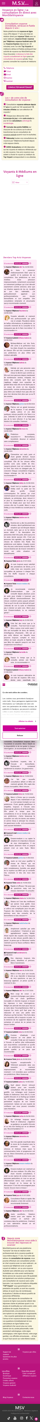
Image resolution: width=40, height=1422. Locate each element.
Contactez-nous (28, 1397)
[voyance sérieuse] (20, 1408)
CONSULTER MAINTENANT (20, 87)
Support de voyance (7, 1353)
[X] (31, 1419)
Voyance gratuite (9, 1383)
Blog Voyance (8, 1397)
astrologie (26, 121)
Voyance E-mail (17, 833)
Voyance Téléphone (14, 267)
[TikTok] (9, 1419)
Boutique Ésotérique (7, 1375)
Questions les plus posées (10, 1358)
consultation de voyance (13, 59)
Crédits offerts (8, 1381)
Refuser (20, 735)
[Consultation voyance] (20, 3)
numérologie (8, 123)
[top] (36, 1419)
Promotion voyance (10, 1378)
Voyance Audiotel (17, 338)
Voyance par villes (29, 1352)
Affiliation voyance (29, 1376)
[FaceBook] (26, 1418)
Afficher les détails (26, 721)
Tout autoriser (20, 728)
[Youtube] (15, 1418)
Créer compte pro (29, 1373)
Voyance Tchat (13, 561)
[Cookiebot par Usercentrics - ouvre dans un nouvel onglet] (28, 684)
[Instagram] (22, 1418)
